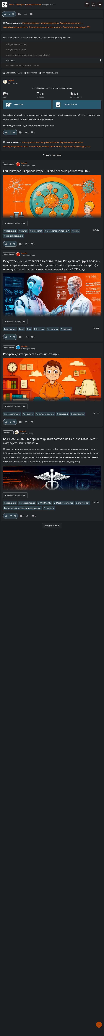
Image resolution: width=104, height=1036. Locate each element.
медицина (11, 231)
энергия (29, 414)
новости (50, 508)
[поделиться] (27, 132)
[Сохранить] (21, 132)
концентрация (13, 414)
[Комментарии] (33, 132)
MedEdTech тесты (64, 503)
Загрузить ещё (52, 525)
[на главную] (4, 4)
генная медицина (14, 236)
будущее (40, 329)
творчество (78, 414)
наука (24, 231)
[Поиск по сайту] (87, 4)
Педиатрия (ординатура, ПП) (76, 27)
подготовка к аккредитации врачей (23, 508)
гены (76, 231)
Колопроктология (33, 4)
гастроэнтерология (49, 23)
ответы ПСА (83, 503)
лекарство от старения (58, 231)
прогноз (54, 329)
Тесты (11, 4)
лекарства (37, 231)
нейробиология (46, 414)
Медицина (20, 4)
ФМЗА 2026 (45, 503)
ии (22, 329)
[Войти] (94, 4)
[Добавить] (99, 1025)
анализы (67, 329)
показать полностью (15, 223)
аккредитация (28, 503)
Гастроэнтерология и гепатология (45, 27)
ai (30, 329)
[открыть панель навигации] (100, 4)
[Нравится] (6, 132)
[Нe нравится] (14, 132)
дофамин (63, 414)
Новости (9, 432)
